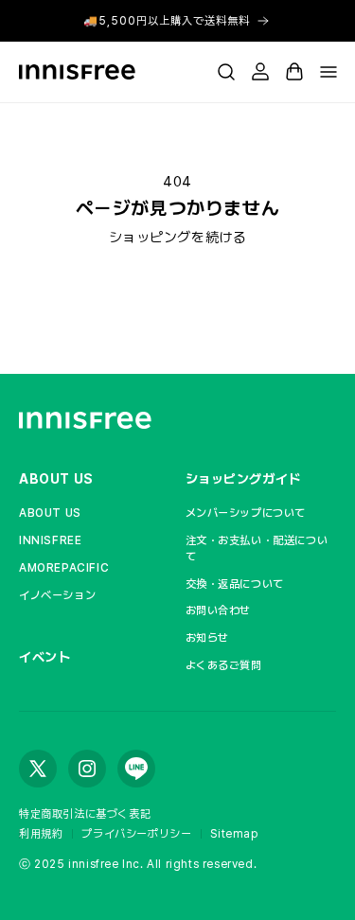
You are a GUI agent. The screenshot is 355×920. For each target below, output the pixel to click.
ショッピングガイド (243, 479)
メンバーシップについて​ (246, 513)
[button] (226, 72)
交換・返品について (235, 584)
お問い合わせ (219, 610)
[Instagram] (87, 768)
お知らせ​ (207, 638)
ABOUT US (56, 479)
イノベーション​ (57, 595)
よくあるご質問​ (224, 665)
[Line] (136, 768)
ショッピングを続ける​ (178, 237)
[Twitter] (38, 768)
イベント (44, 656)
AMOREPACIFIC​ (64, 568)
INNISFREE (50, 540)
